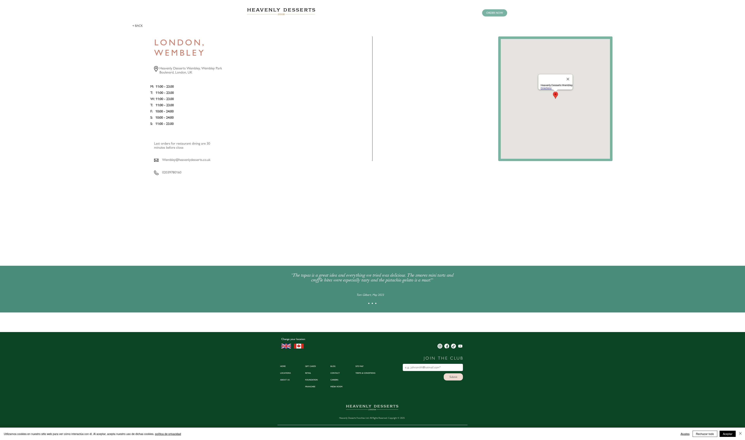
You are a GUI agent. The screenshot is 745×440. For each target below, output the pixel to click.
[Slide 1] (368, 303)
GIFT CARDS (310, 366)
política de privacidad (168, 434)
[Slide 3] (375, 303)
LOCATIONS (285, 373)
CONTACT (335, 373)
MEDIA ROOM (336, 386)
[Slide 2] (372, 303)
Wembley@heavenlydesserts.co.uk (186, 160)
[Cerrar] (740, 434)
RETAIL (308, 373)
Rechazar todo (705, 434)
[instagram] (439, 346)
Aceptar (727, 434)
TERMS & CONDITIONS (365, 373)
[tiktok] (453, 346)
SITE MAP (359, 366)
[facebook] (446, 346)
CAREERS (334, 380)
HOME (283, 366)
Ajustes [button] (685, 434)
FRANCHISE (310, 386)
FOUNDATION (311, 380)
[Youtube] (460, 346)
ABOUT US (285, 380)
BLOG (332, 366)
